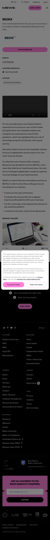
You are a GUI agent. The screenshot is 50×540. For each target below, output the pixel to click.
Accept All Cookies (13, 284)
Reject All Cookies (36, 284)
